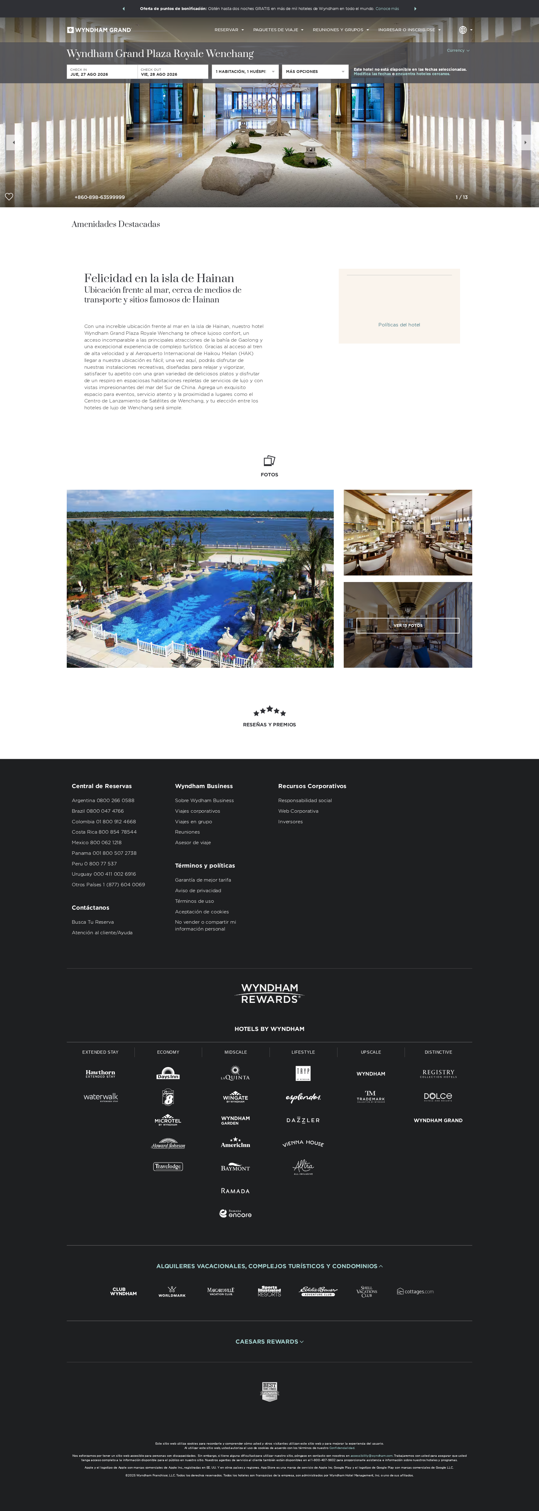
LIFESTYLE (303, 1052)
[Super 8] (168, 1098)
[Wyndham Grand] (438, 1121)
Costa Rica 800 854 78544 (104, 832)
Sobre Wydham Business (204, 800)
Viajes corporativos (197, 811)
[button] (123, 9)
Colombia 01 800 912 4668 (104, 822)
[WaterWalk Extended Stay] (100, 1098)
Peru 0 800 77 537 (94, 864)
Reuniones (187, 832)
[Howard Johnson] (168, 1144)
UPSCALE (371, 1052)
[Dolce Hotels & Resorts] (438, 1098)
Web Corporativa (298, 811)
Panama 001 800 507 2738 (104, 853)
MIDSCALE (236, 1052)
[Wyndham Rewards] (269, 993)
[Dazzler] (303, 1121)
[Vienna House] (303, 1144)
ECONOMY (168, 1052)
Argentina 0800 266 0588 (103, 800)
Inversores (290, 822)
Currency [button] (456, 50)
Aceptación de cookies (202, 912)
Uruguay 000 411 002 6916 (104, 874)
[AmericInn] (235, 1144)
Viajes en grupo (193, 822)
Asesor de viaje (193, 842)
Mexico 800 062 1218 (97, 842)
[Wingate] (235, 1098)
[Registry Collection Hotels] (438, 1075)
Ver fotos (408, 625)
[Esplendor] (303, 1098)
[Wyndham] (371, 1075)
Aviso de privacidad (198, 890)
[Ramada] (235, 1191)
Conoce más (387, 8)
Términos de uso (194, 901)
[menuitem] (229, 29)
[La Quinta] (235, 1075)
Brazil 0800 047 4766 (98, 811)
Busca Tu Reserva (93, 922)
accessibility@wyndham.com (372, 1455)
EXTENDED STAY (100, 1052)
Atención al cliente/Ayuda (102, 933)
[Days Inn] (168, 1075)
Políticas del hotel (399, 325)
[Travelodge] (168, 1168)
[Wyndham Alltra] (303, 1168)
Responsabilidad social (305, 800)
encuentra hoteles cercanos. (423, 73)
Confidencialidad (341, 1448)
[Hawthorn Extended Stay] (100, 1075)
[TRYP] (303, 1075)
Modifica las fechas (372, 73)
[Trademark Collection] (371, 1098)
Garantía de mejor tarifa (203, 880)
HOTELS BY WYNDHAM (269, 1029)
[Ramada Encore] (235, 1214)
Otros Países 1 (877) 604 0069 (108, 885)
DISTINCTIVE (439, 1052)
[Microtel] (168, 1121)
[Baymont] (235, 1168)
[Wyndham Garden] (235, 1121)
